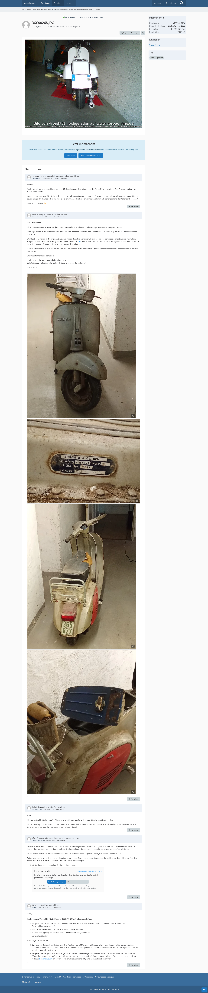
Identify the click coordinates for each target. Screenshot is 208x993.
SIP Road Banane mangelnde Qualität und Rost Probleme (55, 176)
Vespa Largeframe (156, 58)
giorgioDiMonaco (38, 840)
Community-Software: (104, 989)
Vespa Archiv (154, 45)
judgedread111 (37, 178)
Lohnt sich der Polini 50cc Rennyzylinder (49, 807)
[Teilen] (143, 33)
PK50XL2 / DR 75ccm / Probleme (45, 905)
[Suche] (181, 3)
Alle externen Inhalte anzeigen (77, 882)
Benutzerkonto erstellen (91, 155)
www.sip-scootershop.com (89, 871)
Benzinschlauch (45, 959)
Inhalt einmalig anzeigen (56, 882)
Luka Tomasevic (37, 217)
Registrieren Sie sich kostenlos (87, 149)
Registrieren (171, 3)
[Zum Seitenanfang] (204, 989)
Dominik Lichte (37, 809)
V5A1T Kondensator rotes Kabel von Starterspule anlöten (55, 838)
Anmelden (158, 3)
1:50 (79, 241)
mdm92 (34, 907)
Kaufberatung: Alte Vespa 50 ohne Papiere (49, 214)
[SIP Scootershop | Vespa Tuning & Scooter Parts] (83, 17)
